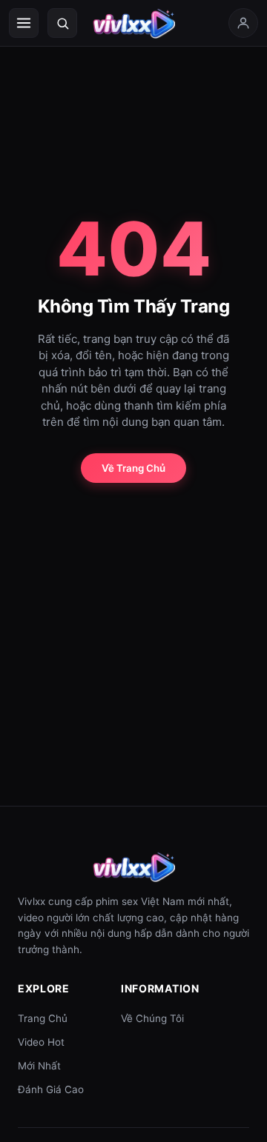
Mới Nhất (39, 1066)
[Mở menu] (24, 23)
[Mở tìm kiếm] (62, 23)
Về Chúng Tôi (152, 1018)
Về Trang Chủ (133, 468)
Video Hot (41, 1042)
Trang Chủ (42, 1018)
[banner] (133, 23)
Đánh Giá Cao (51, 1089)
